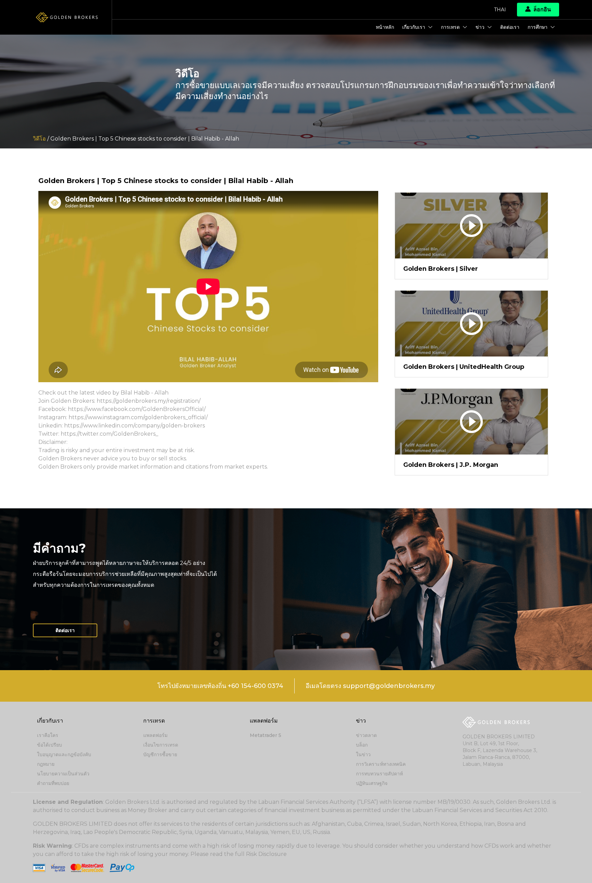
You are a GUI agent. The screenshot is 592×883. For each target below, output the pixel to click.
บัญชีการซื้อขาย (160, 754)
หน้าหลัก (385, 27)
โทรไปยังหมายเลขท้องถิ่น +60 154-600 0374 (220, 686)
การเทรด (450, 27)
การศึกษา (537, 27)
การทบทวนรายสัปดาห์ (379, 774)
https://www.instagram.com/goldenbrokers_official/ (138, 417)
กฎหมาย (45, 764)
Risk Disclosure (266, 854)
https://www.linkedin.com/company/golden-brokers (134, 425)
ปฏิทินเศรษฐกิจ (371, 783)
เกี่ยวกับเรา (413, 27)
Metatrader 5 (265, 735)
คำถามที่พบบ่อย (53, 783)
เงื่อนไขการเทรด (160, 745)
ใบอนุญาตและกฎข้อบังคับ (64, 754)
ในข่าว (363, 754)
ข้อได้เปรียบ (49, 745)
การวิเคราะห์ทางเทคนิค (381, 764)
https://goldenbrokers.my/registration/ (148, 401)
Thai (500, 10)
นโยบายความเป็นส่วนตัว (63, 774)
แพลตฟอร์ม (155, 735)
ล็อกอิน (542, 9)
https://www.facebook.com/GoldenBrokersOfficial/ (137, 409)
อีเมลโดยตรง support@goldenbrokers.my (370, 686)
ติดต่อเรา (509, 27)
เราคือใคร (47, 735)
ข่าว (480, 27)
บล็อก (362, 745)
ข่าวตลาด (366, 735)
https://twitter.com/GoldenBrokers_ (109, 434)
